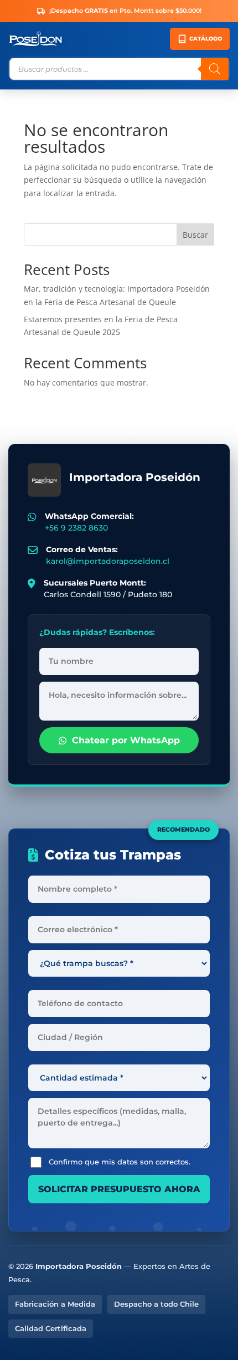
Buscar (195, 234)
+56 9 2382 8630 (76, 528)
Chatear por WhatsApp (126, 740)
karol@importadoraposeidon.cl (107, 561)
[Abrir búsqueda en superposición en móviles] (119, 69)
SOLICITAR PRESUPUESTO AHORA (119, 1189)
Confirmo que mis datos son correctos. (119, 1161)
